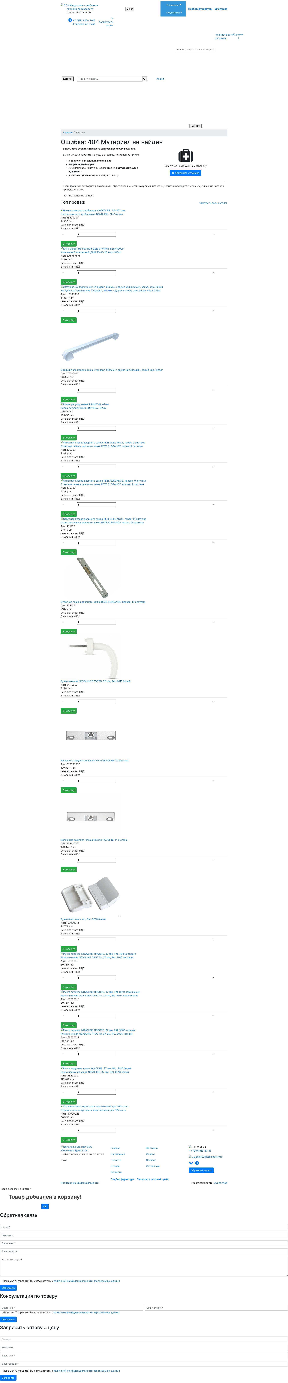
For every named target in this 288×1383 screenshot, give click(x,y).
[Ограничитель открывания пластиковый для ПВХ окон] (94, 1106)
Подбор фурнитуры (200, 8)
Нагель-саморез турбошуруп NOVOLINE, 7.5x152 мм (92, 214)
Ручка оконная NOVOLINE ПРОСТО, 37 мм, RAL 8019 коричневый (99, 995)
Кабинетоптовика (220, 36)
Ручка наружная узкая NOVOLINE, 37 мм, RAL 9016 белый (95, 1071)
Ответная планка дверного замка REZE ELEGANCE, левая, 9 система (102, 446)
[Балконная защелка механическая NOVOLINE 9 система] (91, 815)
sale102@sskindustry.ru (209, 1156)
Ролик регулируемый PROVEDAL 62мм (83, 407)
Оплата (150, 1153)
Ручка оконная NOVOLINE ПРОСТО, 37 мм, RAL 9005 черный (96, 1033)
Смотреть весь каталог (213, 202)
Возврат (151, 1159)
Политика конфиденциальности (80, 1182)
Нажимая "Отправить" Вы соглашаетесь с (61, 1280)
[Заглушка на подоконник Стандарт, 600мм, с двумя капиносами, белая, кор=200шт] (112, 286)
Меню (129, 8)
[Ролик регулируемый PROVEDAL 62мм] (85, 404)
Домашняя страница (186, 172)
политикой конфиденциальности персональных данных (87, 1280)
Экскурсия (220, 8)
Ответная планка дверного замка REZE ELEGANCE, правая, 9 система (102, 484)
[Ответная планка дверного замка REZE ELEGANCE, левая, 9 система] (103, 442)
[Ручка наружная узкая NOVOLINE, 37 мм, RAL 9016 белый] (96, 1068)
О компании (118, 1153)
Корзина (238, 36)
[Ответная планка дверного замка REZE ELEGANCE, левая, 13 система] (103, 518)
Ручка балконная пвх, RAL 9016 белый (83, 919)
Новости (116, 1159)
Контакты (116, 1171)
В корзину (69, 243)
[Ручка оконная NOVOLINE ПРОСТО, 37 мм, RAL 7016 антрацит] (98, 953)
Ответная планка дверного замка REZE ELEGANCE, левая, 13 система (102, 522)
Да (192, 125)
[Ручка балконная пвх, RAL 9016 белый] (91, 894)
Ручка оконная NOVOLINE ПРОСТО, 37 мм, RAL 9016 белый (95, 681)
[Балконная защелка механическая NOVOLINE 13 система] (91, 735)
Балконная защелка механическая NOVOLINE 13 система (95, 760)
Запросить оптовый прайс (153, 1179)
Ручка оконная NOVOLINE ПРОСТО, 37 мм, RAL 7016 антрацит (97, 957)
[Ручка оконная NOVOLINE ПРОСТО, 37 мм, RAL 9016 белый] (91, 656)
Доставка (152, 1148)
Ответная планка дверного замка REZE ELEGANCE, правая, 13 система (103, 601)
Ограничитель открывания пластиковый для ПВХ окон (93, 1110)
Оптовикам (152, 1165)
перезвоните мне (85, 23)
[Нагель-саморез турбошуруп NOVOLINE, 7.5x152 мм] (93, 210)
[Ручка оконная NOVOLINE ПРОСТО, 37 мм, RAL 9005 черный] (98, 1029)
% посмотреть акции (106, 22)
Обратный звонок (201, 1170)
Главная (115, 1148)
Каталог (67, 78)
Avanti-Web (220, 1182)
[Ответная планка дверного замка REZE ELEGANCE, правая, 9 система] (104, 480)
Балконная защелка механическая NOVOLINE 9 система (94, 839)
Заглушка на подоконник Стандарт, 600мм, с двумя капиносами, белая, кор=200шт (111, 290)
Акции (160, 78)
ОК (45, 1206)
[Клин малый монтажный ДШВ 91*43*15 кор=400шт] (92, 248)
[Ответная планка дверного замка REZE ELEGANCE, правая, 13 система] (91, 577)
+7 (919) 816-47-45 (84, 20)
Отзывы (115, 1165)
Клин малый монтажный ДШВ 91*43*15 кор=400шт (91, 252)
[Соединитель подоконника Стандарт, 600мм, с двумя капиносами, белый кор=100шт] (91, 345)
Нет (198, 125)
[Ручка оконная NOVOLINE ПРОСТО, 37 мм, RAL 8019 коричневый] (100, 991)
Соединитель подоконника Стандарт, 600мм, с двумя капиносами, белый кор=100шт (112, 369)
